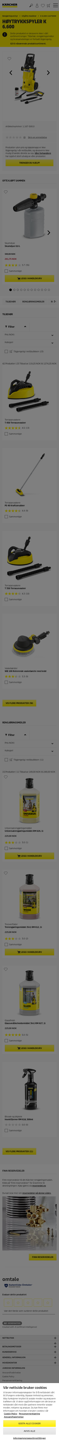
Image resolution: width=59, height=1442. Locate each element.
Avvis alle (29, 1431)
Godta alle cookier (29, 1423)
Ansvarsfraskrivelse (14, 1417)
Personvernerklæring (29, 1414)
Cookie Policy (10, 1414)
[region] (29, 1412)
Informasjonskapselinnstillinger (29, 1438)
